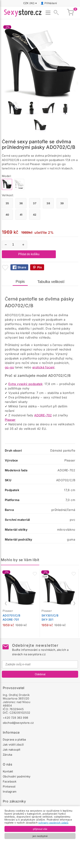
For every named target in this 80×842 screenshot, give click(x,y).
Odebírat (40, 674)
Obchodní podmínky (17, 776)
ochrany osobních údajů (53, 822)
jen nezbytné (40, 836)
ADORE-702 (43, 415)
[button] (34, 573)
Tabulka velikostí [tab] (51, 282)
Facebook (9, 781)
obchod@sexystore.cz (18, 722)
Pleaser (10, 420)
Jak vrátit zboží (13, 744)
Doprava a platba (14, 739)
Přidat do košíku (28, 254)
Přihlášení (50, 3)
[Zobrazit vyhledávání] (55, 12)
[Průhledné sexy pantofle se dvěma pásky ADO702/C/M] (19, 189)
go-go (9, 367)
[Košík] (70, 12)
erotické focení (43, 367)
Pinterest (9, 786)
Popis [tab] (20, 281)
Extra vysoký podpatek (25, 384)
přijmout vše (40, 828)
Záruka (7, 754)
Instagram (10, 791)
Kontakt (8, 771)
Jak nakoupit (11, 749)
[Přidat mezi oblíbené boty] (5, 267)
